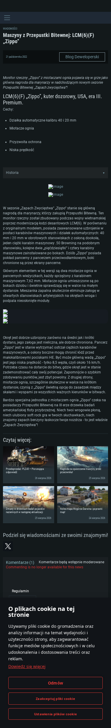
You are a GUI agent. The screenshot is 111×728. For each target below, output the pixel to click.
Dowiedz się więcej (27, 666)
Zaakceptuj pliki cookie (55, 698)
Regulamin (20, 591)
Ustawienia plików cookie (55, 714)
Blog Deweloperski (82, 56)
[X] (8, 546)
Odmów (55, 683)
